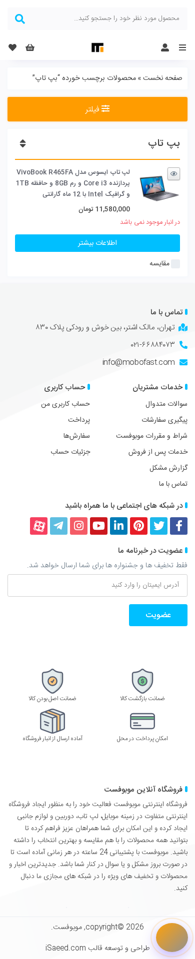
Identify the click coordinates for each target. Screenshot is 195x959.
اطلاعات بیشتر (97, 243)
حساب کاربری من (65, 404)
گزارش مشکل (169, 468)
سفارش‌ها (77, 436)
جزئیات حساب (70, 452)
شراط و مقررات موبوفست (152, 436)
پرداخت (79, 420)
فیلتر (94, 109)
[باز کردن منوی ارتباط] (172, 937)
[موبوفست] (98, 47)
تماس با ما (173, 484)
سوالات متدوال (167, 404)
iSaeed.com (66, 949)
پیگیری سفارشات (165, 420)
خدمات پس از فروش (158, 452)
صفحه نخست (162, 78)
